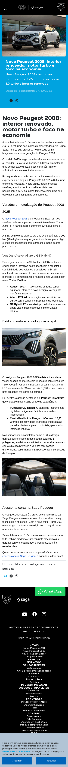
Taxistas (34, 682)
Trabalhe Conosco (34, 727)
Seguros (34, 696)
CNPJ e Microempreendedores (34, 670)
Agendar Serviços (34, 705)
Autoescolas (34, 668)
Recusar (51, 760)
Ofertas (34, 659)
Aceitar (17, 760)
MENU (5, 10)
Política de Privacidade (34, 730)
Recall (34, 707)
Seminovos (34, 662)
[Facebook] (34, 614)
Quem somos (34, 716)
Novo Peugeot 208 (34, 648)
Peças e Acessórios (34, 710)
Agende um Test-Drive (34, 722)
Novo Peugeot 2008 (34, 651)
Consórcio (34, 690)
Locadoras (34, 676)
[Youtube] (24, 614)
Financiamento (34, 693)
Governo (34, 673)
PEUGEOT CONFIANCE (34, 702)
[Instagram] (44, 614)
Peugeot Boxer (34, 656)
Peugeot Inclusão (34, 685)
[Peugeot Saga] (30, 7)
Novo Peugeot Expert (34, 653)
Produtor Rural (34, 679)
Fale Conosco (34, 719)
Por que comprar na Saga (34, 724)
